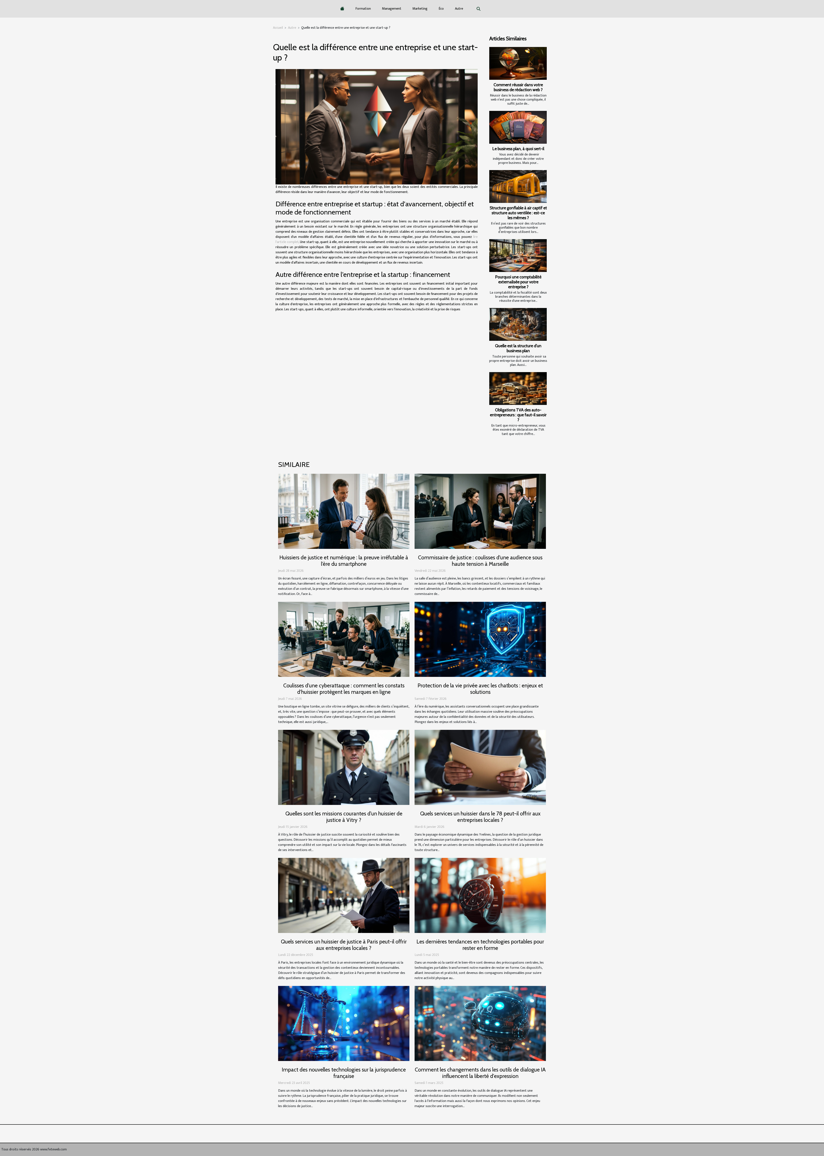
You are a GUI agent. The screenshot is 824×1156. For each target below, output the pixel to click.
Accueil (278, 28)
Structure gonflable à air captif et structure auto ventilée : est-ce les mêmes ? (518, 212)
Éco (441, 9)
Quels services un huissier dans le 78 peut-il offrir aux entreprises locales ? (480, 816)
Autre (459, 9)
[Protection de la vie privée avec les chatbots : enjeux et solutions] (480, 639)
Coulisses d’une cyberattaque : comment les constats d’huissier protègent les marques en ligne (343, 688)
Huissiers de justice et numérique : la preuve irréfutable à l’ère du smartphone (343, 560)
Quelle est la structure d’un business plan (518, 348)
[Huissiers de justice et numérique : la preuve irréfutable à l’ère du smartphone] (343, 511)
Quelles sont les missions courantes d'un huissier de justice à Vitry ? (343, 816)
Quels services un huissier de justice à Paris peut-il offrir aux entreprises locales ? (344, 944)
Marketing (419, 9)
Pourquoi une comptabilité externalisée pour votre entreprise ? (518, 281)
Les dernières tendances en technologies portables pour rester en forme (480, 944)
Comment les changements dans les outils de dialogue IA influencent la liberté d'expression (480, 1072)
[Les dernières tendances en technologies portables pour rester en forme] (480, 895)
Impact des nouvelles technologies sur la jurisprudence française (344, 1072)
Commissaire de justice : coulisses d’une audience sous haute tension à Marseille (480, 560)
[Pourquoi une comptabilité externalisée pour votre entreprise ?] (518, 255)
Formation (363, 9)
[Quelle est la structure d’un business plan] (518, 324)
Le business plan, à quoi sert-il (518, 148)
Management (391, 9)
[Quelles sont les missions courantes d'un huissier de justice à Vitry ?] (343, 767)
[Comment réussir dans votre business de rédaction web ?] (518, 63)
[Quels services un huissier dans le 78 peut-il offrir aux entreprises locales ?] (480, 767)
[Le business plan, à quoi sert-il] (518, 127)
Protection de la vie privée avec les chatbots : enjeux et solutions (480, 688)
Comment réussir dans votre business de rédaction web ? (518, 87)
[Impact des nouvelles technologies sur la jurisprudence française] (343, 1023)
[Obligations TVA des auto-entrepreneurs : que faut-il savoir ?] (518, 388)
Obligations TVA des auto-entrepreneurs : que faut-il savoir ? (518, 414)
